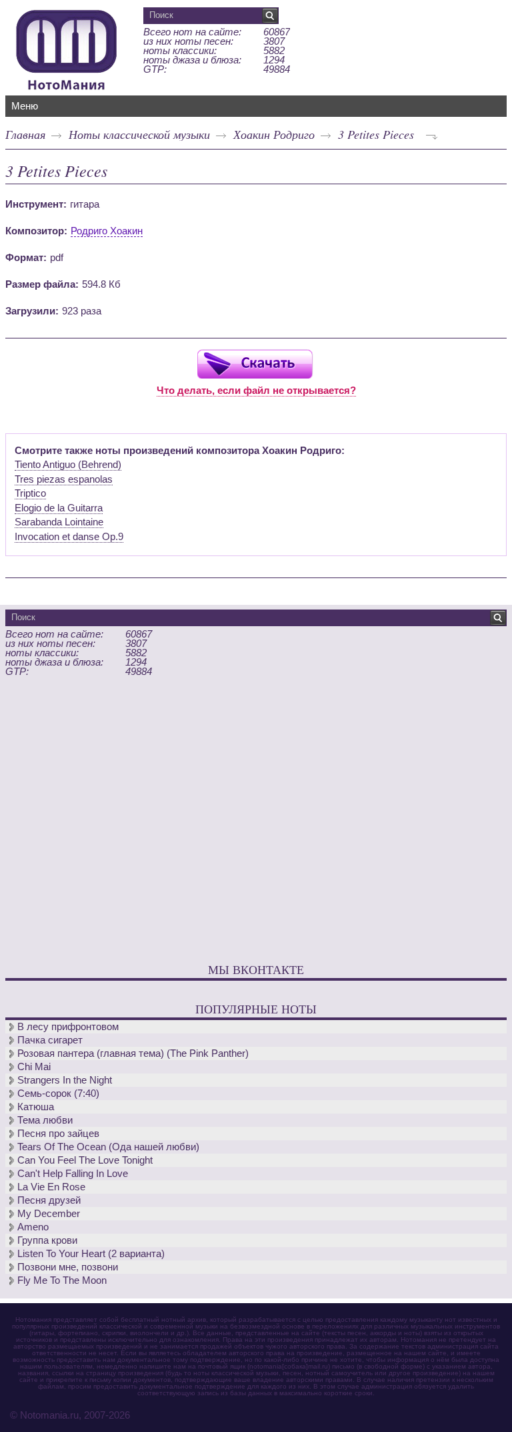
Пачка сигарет (50, 1039)
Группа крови (47, 1240)
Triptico (30, 493)
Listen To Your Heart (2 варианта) (91, 1253)
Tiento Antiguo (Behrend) (68, 464)
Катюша (35, 1106)
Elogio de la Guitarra (59, 507)
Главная (25, 134)
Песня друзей (49, 1200)
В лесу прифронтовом (68, 1026)
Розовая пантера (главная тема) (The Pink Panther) (133, 1053)
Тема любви (45, 1120)
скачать (254, 363)
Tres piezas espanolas (64, 479)
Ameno (33, 1226)
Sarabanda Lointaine (59, 521)
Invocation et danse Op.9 (69, 536)
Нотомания (66, 48)
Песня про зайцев (58, 1133)
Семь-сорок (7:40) (58, 1093)
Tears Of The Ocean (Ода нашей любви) (108, 1146)
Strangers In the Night (64, 1080)
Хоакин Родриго (274, 134)
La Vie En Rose (51, 1186)
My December (48, 1213)
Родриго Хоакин (107, 230)
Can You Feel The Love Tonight (85, 1160)
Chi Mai (34, 1066)
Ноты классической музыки (139, 134)
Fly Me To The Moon (62, 1280)
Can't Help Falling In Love (72, 1173)
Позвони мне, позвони (67, 1266)
